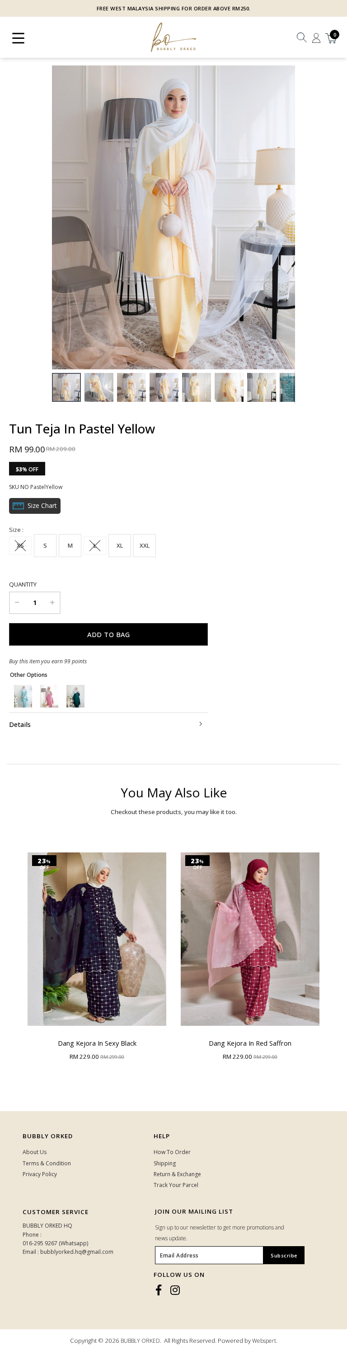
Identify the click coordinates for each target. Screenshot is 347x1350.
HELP (162, 1136)
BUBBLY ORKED (140, 1341)
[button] (287, 217)
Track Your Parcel (176, 1185)
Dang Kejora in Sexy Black (97, 1042)
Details (20, 724)
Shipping (165, 1163)
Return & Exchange (177, 1174)
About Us (35, 1152)
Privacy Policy (40, 1174)
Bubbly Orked (48, 1136)
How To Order (172, 1152)
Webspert (264, 1341)
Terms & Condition (47, 1163)
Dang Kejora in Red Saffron (250, 1042)
